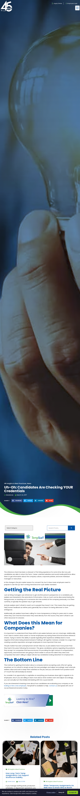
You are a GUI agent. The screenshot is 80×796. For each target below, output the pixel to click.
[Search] (71, 528)
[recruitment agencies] (28, 706)
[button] (77, 8)
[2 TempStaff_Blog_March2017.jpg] (34, 565)
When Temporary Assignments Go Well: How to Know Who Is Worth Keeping (59, 787)
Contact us (53, 686)
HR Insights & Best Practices (16, 769)
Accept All (72, 792)
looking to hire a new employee (15, 686)
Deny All (61, 792)
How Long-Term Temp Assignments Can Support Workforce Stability (17, 775)
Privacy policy (51, 792)
